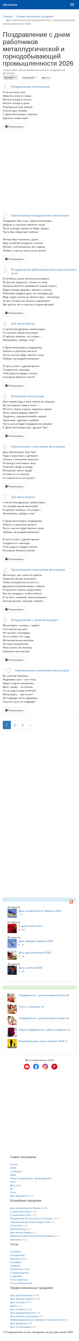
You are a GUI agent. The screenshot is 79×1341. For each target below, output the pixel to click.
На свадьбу (16, 1262)
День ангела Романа (20, 1232)
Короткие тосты (18, 1259)
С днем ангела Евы (30, 926)
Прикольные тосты (20, 1269)
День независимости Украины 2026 (40, 910)
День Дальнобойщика (21, 1295)
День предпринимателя (22, 1313)
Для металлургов (23, 323)
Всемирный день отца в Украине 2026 (41, 1041)
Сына (13, 1192)
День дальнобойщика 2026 (35, 952)
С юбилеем (16, 1171)
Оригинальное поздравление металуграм (40, 215)
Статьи (14, 1164)
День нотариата (18, 1309)
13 (29, 77)
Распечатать (16, 126)
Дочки (13, 1168)
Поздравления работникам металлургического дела (43, 271)
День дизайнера (18, 1323)
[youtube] (27, 1067)
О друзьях (15, 1265)
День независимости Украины (25, 1208)
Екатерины (16, 1239)
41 (47, 77)
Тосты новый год (18, 1280)
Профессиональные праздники (35, 16)
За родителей (17, 1255)
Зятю (12, 1182)
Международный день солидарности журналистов (36, 1320)
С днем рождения (19, 1273)
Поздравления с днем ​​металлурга (34, 619)
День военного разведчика (24, 1316)
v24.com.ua (10, 4)
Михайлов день (18, 1229)
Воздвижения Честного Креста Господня (31, 1218)
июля (8, 69)
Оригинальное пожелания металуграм (38, 446)
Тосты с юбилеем (29, 1006)
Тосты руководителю (21, 1283)
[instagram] (45, 1067)
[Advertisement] (39, 170)
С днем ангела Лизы (20, 1215)
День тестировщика (20, 1327)
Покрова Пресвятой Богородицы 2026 (30, 1222)
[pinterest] (54, 1067)
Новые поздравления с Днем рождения (42, 1029)
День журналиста (19, 1196)
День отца (15, 1185)
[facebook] (36, 1067)
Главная (8, 16)
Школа (13, 1306)
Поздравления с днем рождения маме (42, 1018)
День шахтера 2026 (30, 967)
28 (10, 77)
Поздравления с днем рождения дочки (42, 995)
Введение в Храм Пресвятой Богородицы (31, 1236)
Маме (13, 1175)
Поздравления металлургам (30, 86)
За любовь (15, 1251)
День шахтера (17, 1302)
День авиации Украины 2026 (36, 941)
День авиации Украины (22, 1299)
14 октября (16, 1225)
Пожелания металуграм (27, 396)
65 (11, 1189)
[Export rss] (71, 902)
